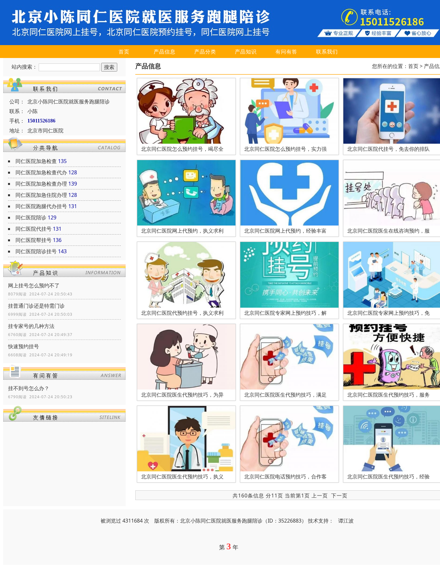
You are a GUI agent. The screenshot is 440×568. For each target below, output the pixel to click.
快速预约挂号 (23, 346)
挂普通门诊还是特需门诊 (36, 305)
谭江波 (346, 520)
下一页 (339, 495)
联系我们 (327, 51)
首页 (124, 51)
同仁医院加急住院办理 (41, 194)
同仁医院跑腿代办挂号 (41, 206)
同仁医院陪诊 (30, 217)
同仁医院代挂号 (33, 228)
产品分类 (205, 51)
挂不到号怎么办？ (28, 388)
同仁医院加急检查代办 (41, 172)
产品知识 (246, 51)
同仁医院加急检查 (36, 161)
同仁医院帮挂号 (33, 240)
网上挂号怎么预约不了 (34, 285)
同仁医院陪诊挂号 (36, 251)
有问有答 (286, 51)
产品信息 (165, 51)
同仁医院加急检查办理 (41, 183)
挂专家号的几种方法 (31, 326)
